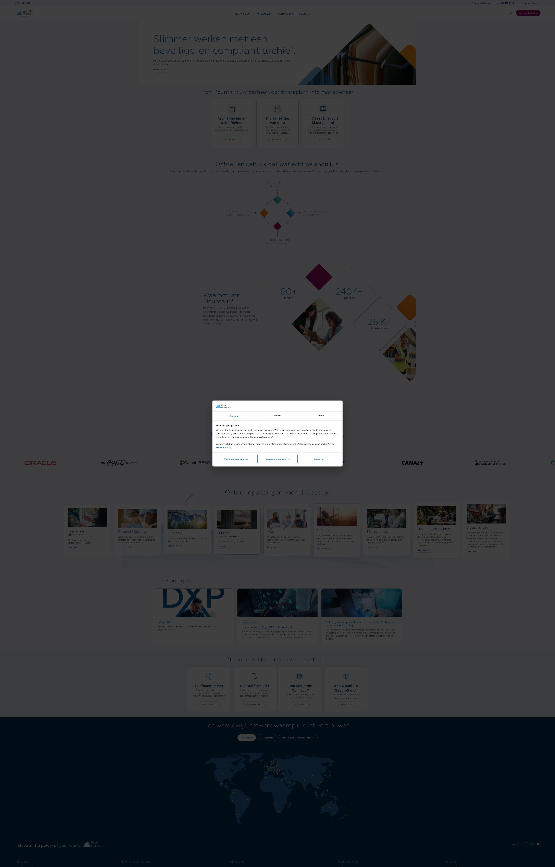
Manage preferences (276, 459)
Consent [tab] (234, 416)
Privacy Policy (223, 447)
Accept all (319, 459)
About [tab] (321, 415)
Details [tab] (277, 415)
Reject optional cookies (236, 459)
